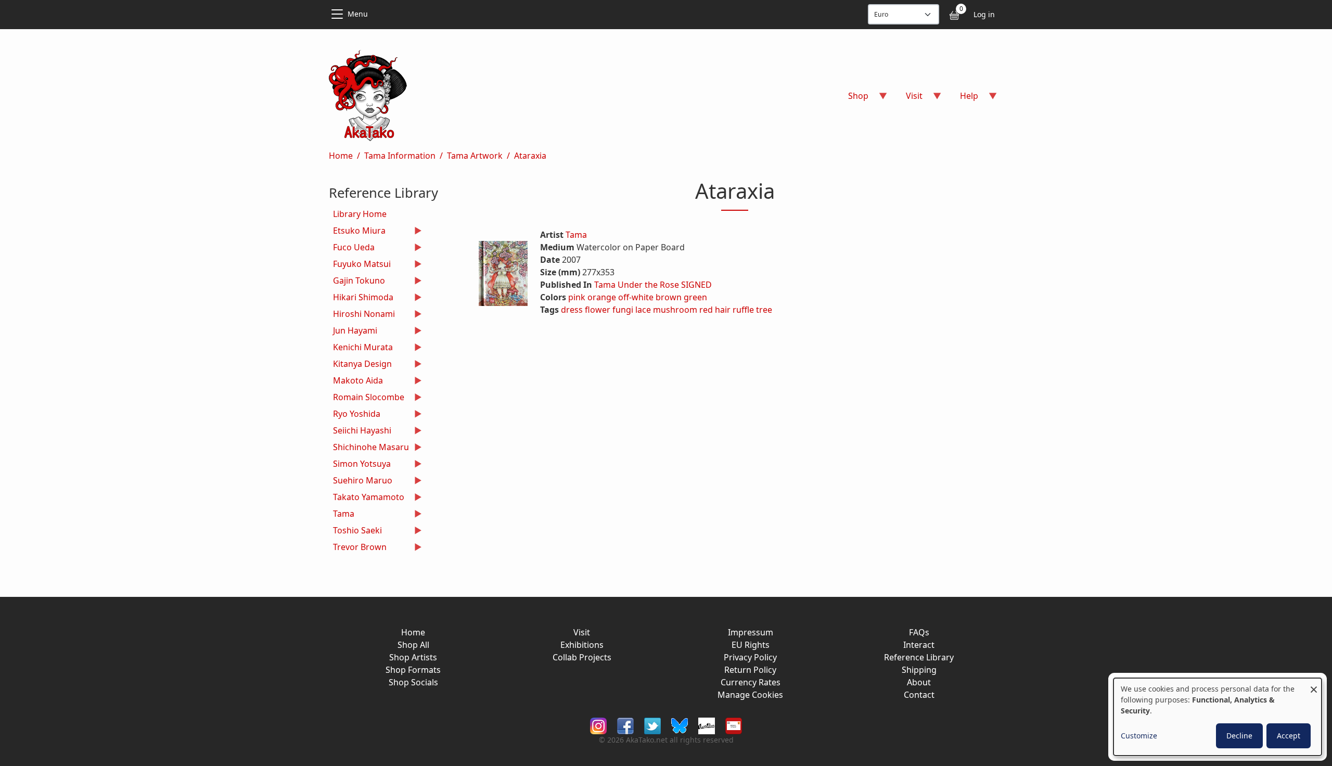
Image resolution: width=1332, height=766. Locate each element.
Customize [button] (1139, 736)
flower (597, 309)
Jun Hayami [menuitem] (353, 332)
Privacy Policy (750, 657)
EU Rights (751, 644)
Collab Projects (582, 657)
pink (576, 297)
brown (669, 297)
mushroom (675, 309)
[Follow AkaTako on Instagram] (598, 725)
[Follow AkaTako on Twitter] (652, 725)
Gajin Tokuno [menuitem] (357, 282)
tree (764, 309)
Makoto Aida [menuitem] (356, 382)
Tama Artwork (475, 155)
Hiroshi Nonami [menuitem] (362, 315)
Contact (919, 694)
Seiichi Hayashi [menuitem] (360, 432)
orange (601, 297)
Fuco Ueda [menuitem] (352, 248)
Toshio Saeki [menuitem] (355, 532)
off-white (636, 297)
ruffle (743, 309)
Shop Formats (413, 669)
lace (643, 309)
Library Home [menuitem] (360, 214)
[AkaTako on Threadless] (706, 725)
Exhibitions (582, 644)
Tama (576, 234)
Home (341, 155)
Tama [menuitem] (341, 515)
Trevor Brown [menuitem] (358, 548)
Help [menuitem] (962, 99)
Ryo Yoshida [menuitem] (354, 415)
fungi (622, 309)
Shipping (919, 669)
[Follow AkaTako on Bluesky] (679, 725)
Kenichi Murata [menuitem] (361, 348)
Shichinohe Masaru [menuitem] (369, 448)
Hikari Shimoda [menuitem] (361, 298)
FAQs (919, 632)
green (695, 297)
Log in (984, 14)
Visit (581, 632)
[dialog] (1217, 717)
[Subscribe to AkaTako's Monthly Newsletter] (733, 725)
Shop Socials (413, 682)
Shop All (413, 644)
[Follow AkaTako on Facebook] (625, 725)
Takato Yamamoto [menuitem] (366, 498)
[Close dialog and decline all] (1314, 684)
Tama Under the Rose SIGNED (653, 284)
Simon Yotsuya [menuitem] (360, 465)
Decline (1239, 736)
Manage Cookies (750, 694)
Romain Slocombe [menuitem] (366, 398)
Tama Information (400, 155)
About (919, 682)
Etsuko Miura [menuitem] (357, 232)
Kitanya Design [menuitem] (360, 365)
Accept (1288, 736)
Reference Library (919, 657)
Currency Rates (750, 682)
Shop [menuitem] (852, 99)
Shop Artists (413, 657)
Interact (918, 644)
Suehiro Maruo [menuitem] (360, 482)
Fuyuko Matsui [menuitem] (360, 265)
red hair (715, 309)
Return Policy (750, 669)
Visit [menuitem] (908, 99)
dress (572, 309)
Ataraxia (530, 155)
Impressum (750, 632)
